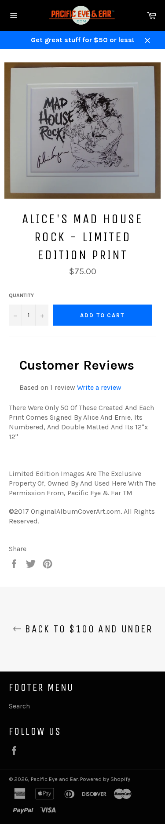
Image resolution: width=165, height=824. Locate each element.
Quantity (21, 295)
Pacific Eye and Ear (54, 779)
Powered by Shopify (105, 779)
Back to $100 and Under (87, 629)
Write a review (99, 387)
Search (19, 706)
